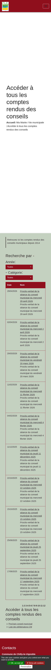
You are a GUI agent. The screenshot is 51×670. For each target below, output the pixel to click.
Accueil (10, 122)
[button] (19, 267)
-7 (33, 606)
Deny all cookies (35, 663)
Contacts (9, 648)
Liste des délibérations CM (19, 627)
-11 (41, 606)
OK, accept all (16, 663)
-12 (44, 606)
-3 (26, 606)
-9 (36, 606)
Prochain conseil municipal (19, 624)
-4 (27, 606)
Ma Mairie (21, 122)
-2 (24, 606)
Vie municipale (36, 122)
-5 (29, 606)
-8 (34, 606)
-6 (31, 606)
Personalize (26, 667)
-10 (38, 606)
